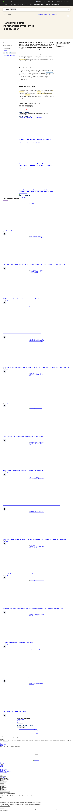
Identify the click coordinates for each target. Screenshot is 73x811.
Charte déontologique (3, 772)
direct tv (1, 762)
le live (1, 761)
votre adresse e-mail (14, 737)
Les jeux (1, 766)
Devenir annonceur (3, 773)
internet (18, 720)
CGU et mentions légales (4, 767)
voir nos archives (3, 742)
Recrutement (2, 774)
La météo (1, 765)
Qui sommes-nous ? (3, 769)
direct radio (2, 763)
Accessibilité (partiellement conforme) (6, 771)
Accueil (5, 14)
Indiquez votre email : (4, 805)
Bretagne (9, 14)
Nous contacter (2, 770)
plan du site (2, 743)
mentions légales (3, 744)
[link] (35, 4)
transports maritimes (20, 719)
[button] (56, 45)
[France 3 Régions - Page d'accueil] (36, 732)
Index (1, 768)
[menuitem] (63, 9)
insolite (18, 721)
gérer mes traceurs (3, 745)
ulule (41, 96)
